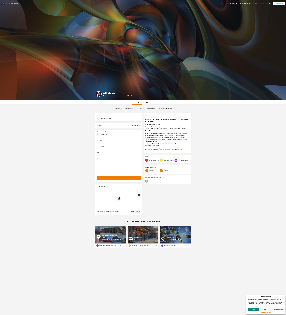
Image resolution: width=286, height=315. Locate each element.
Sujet (98, 152)
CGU (270, 312)
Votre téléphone (100, 146)
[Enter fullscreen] (139, 195)
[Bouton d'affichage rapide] (121, 245)
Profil (137, 102)
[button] (283, 296)
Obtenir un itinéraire (135, 211)
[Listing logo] (99, 94)
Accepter (253, 309)
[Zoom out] (139, 192)
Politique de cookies (264, 312)
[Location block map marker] (118, 198)
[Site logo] (3, 3)
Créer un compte (268, 3)
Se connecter (259, 3)
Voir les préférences (278, 309)
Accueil (222, 3)
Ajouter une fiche (279, 3)
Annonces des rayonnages (246, 3)
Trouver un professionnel (232, 3)
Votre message (100, 158)
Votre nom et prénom (102, 134)
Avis (147, 102)
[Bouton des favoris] (124, 245)
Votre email (99, 140)
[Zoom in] (139, 190)
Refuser (265, 309)
